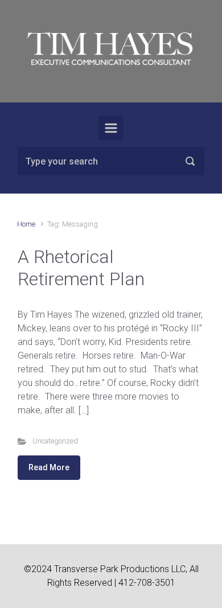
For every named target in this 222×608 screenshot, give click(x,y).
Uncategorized (55, 441)
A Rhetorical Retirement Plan (81, 267)
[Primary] (111, 128)
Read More (48, 467)
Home (26, 224)
